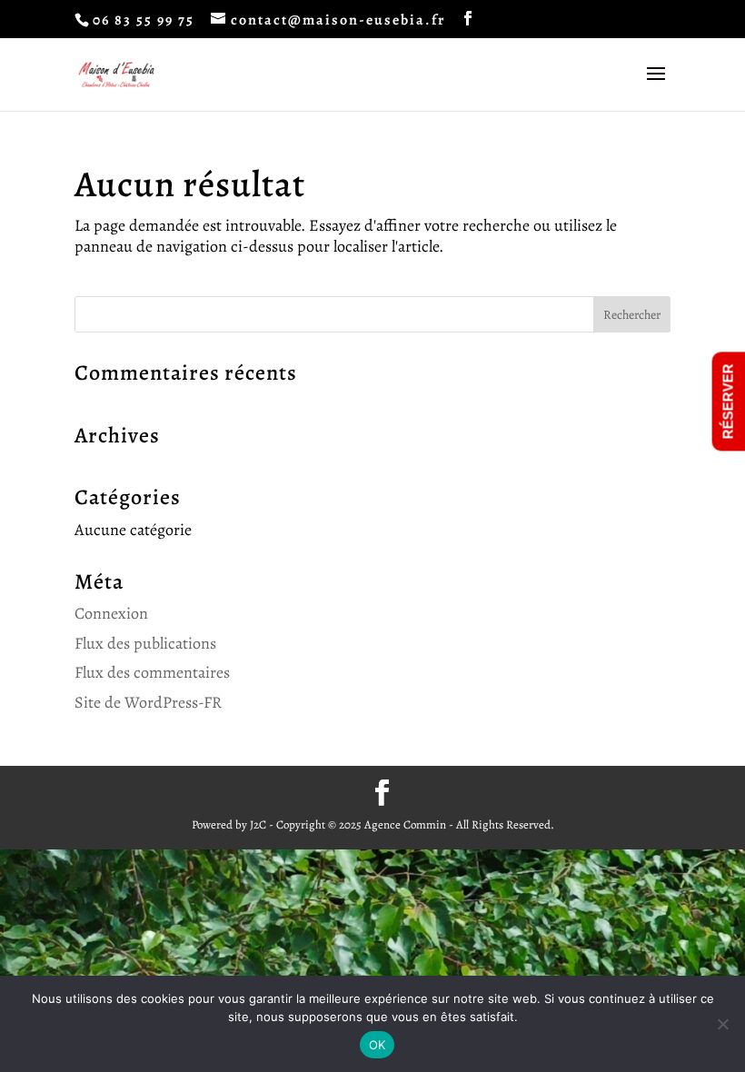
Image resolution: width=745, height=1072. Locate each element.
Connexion (111, 613)
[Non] (722, 1024)
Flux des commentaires (152, 672)
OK (377, 1044)
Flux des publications (145, 643)
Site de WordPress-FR (148, 702)
